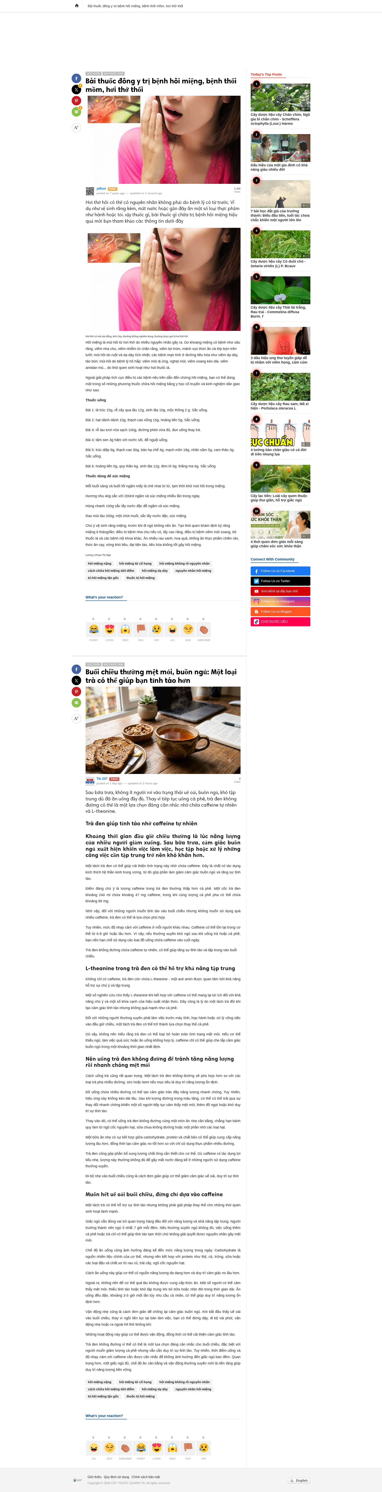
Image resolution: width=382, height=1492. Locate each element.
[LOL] (172, 629)
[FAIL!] (140, 629)
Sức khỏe (93, 73)
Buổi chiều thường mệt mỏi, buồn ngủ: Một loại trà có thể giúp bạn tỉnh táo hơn (161, 676)
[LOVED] (109, 629)
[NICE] (187, 629)
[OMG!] (124, 629)
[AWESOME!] (203, 629)
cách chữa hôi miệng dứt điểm (111, 570)
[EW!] (156, 629)
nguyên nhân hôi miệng (193, 570)
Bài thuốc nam (113, 73)
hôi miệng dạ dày (155, 570)
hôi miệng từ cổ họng (135, 563)
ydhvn (101, 188)
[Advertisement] (191, 40)
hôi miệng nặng (99, 563)
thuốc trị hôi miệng (141, 578)
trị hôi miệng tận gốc (103, 578)
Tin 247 (101, 778)
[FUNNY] (93, 629)
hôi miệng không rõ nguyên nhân (184, 563)
